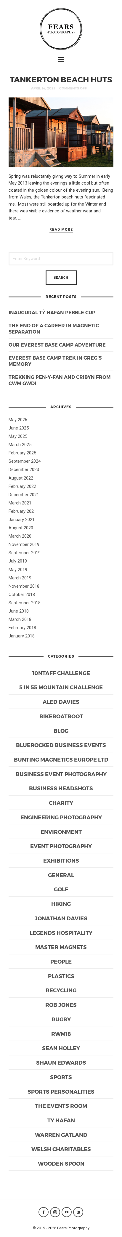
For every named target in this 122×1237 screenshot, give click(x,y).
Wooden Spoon (61, 1163)
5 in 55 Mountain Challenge (61, 687)
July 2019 (18, 561)
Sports (61, 1077)
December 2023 (24, 469)
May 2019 (18, 569)
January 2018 (22, 636)
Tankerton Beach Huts (61, 79)
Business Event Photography (61, 774)
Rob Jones (61, 1005)
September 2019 (25, 552)
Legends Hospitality (61, 933)
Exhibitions (61, 860)
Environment (61, 832)
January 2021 (22, 519)
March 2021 (20, 503)
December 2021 (24, 494)
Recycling (61, 990)
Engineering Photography (61, 817)
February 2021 (22, 511)
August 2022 (21, 478)
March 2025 (20, 444)
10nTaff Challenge (61, 673)
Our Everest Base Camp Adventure (57, 344)
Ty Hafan (61, 1120)
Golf (61, 889)
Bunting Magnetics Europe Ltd (61, 759)
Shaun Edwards (61, 1062)
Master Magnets (61, 947)
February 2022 (22, 486)
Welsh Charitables (61, 1149)
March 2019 (20, 578)
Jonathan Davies (61, 918)
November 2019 (24, 544)
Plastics (61, 976)
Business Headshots (61, 788)
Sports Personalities (61, 1091)
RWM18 (61, 1034)
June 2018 (19, 611)
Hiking (61, 903)
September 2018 (25, 602)
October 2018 (22, 594)
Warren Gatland (61, 1135)
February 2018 (22, 627)
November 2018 (24, 586)
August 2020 (21, 528)
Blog (61, 731)
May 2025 (18, 436)
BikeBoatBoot (61, 716)
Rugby (61, 1019)
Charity (61, 802)
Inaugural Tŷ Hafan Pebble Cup (52, 312)
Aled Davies (61, 701)
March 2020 (20, 536)
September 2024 (25, 461)
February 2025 (22, 453)
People (61, 961)
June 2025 (19, 428)
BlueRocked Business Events (61, 745)
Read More (61, 229)
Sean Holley (61, 1048)
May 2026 (18, 419)
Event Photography (61, 846)
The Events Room (61, 1106)
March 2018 (20, 619)
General (61, 875)
